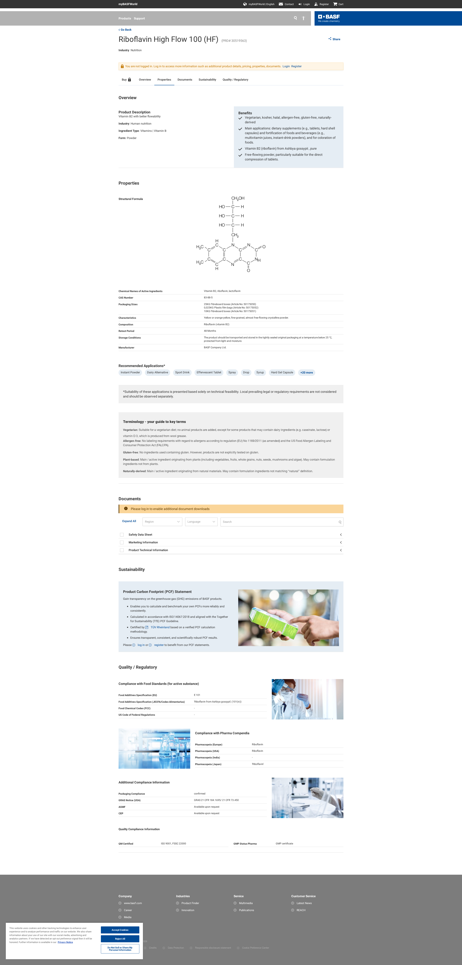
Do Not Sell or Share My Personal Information (120, 948)
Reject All (120, 938)
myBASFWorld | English (261, 4)
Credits (153, 947)
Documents (185, 79)
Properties (164, 79)
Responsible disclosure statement (213, 947)
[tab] (127, 79)
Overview (145, 79)
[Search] (295, 18)
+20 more (306, 372)
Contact (289, 4)
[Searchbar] (282, 522)
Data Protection (176, 947)
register (159, 645)
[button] (178, 522)
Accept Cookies (120, 930)
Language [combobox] (194, 521)
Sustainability (207, 79)
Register (324, 4)
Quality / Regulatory (235, 79)
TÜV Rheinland (160, 627)
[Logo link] (329, 18)
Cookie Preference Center (255, 947)
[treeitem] (231, 534)
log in (141, 645)
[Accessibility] (303, 18)
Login (307, 4)
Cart (341, 4)
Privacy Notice (65, 942)
